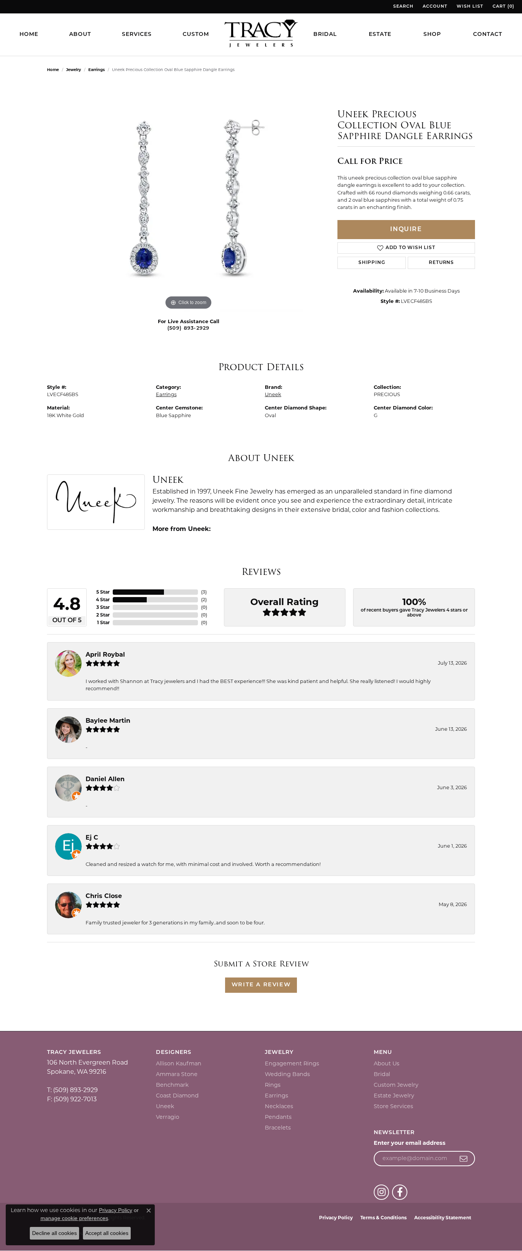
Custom (196, 34)
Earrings (96, 69)
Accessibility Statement (442, 1217)
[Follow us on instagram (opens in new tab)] (381, 1192)
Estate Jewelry (394, 1095)
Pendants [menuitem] (278, 1116)
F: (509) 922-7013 (72, 1099)
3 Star (103, 607)
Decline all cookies (54, 1233)
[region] (188, 197)
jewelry (73, 69)
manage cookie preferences (74, 1218)
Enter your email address (410, 1142)
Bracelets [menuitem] (278, 1127)
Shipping (371, 263)
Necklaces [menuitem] (279, 1106)
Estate (380, 34)
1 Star (103, 622)
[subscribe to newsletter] (463, 1158)
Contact (487, 34)
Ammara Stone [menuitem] (177, 1074)
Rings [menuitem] (272, 1084)
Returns (441, 263)
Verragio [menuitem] (167, 1116)
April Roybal (105, 654)
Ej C (92, 837)
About (80, 34)
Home (28, 34)
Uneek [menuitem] (165, 1106)
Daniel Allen (105, 779)
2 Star (103, 615)
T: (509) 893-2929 (72, 1090)
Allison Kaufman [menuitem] (178, 1063)
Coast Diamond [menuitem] (177, 1095)
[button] (402, 6)
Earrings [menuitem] (276, 1095)
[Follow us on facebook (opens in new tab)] (399, 1192)
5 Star (103, 592)
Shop (432, 34)
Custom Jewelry (396, 1084)
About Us (386, 1063)
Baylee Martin (108, 720)
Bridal (325, 34)
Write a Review (261, 985)
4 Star (103, 599)
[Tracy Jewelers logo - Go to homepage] (261, 34)
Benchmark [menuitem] (172, 1084)
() (204, 592)
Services (137, 34)
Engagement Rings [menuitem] (292, 1063)
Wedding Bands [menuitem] (287, 1074)
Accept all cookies (106, 1233)
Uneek (273, 394)
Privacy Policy (336, 1217)
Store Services (393, 1106)
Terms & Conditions (383, 1217)
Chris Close (104, 896)
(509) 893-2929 (188, 328)
